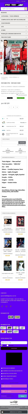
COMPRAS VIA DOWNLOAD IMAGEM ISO (12, 371)
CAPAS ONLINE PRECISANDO (9, 376)
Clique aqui (3, 396)
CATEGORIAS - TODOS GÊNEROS (9, 77)
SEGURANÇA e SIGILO (7, 379)
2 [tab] (26, 74)
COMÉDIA (3, 79)
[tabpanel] (14, 57)
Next (26, 57)
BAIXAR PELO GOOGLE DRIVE (9, 373)
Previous (1, 57)
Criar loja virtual (14, 404)
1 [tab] (24, 74)
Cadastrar (14, 348)
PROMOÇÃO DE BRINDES (8, 368)
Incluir (4, 345)
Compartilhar (21, 98)
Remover (11, 345)
